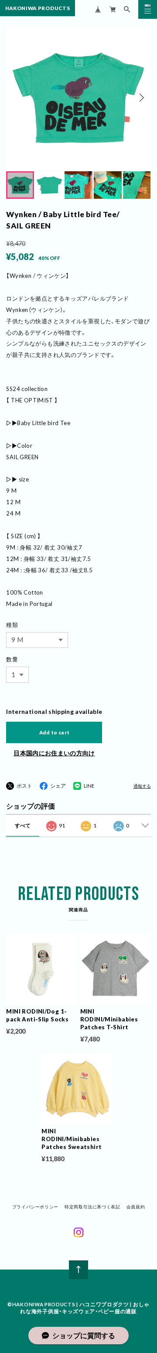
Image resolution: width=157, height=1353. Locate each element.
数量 (12, 659)
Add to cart (54, 732)
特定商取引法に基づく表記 (92, 1206)
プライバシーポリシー (35, 1206)
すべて (23, 825)
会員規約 (135, 1206)
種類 (12, 624)
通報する (142, 786)
